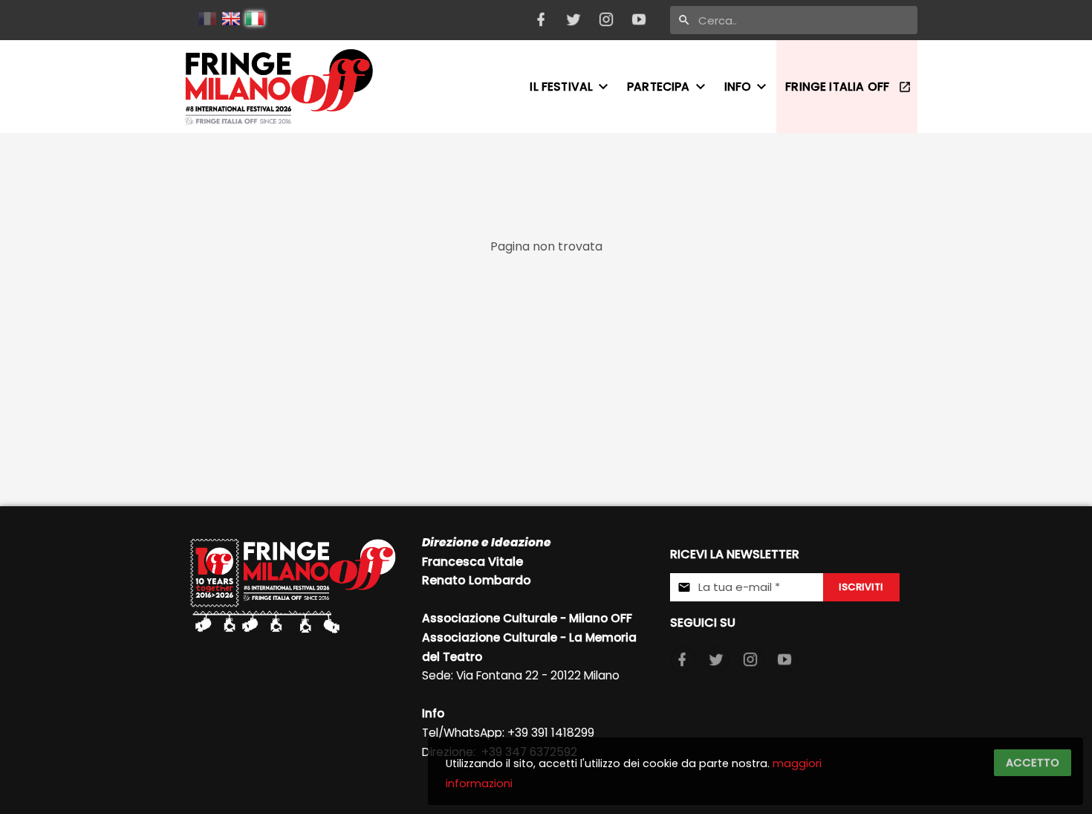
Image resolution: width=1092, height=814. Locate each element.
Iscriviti (861, 587)
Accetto (1032, 762)
